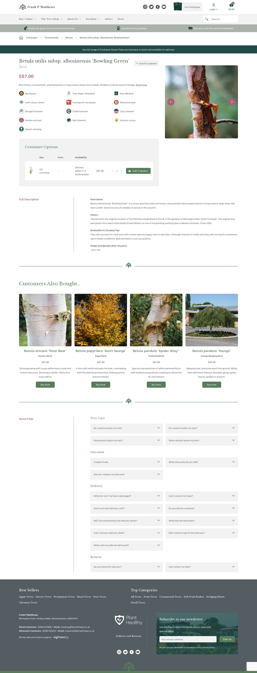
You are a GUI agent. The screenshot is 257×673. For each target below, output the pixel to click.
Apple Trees (26, 596)
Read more (141, 84)
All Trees (136, 596)
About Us (72, 19)
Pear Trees (99, 596)
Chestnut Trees (28, 602)
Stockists (91, 19)
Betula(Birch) (97, 230)
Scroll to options (148, 63)
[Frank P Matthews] (37, 7)
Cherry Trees (43, 596)
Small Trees (138, 602)
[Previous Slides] (170, 102)
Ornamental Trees (170, 596)
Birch (23, 66)
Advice (109, 19)
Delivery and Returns (128, 636)
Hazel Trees (84, 596)
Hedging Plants (215, 596)
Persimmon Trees (64, 596)
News (120, 19)
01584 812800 (44, 627)
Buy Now (45, 384)
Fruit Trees (150, 596)
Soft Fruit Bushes (194, 596)
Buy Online (26, 19)
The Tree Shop (50, 19)
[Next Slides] (232, 102)
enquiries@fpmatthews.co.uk (76, 631)
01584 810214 (49, 631)
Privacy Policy (209, 647)
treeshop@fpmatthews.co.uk (72, 627)
